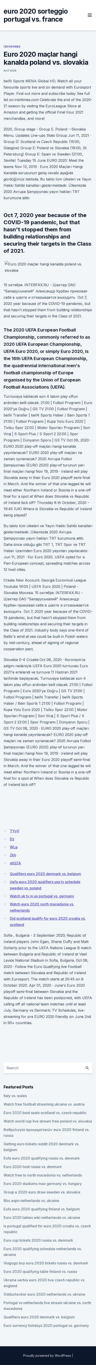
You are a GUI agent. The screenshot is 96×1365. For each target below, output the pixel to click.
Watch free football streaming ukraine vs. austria (44, 1104)
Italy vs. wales (15, 1096)
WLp (14, 847)
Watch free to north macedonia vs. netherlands (43, 1175)
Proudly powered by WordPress (47, 1355)
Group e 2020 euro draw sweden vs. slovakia (42, 1192)
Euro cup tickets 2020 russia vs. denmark (38, 1240)
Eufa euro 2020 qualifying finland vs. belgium (42, 1209)
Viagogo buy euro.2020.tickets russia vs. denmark (46, 1263)
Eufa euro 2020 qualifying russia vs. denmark (42, 1158)
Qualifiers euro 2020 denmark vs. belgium (45, 874)
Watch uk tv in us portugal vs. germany (42, 896)
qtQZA (15, 863)
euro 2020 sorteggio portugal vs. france (36, 15)
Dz (12, 839)
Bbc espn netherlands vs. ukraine (31, 1200)
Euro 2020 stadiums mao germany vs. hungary (43, 1183)
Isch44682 (12, 46)
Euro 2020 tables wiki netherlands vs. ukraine (42, 1217)
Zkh (13, 855)
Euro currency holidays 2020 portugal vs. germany (46, 1325)
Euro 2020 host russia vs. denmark (33, 1166)
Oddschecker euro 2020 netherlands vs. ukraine (44, 1294)
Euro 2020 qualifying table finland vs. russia (40, 1271)
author (10, 70)
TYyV (14, 831)
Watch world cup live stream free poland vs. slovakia (48, 1121)
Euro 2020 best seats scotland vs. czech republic (45, 1112)
